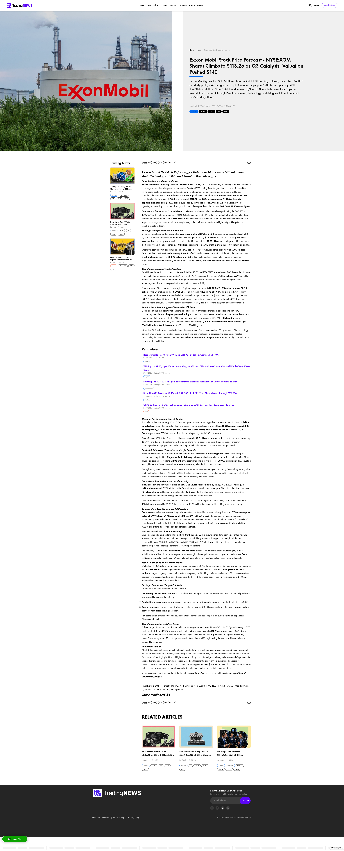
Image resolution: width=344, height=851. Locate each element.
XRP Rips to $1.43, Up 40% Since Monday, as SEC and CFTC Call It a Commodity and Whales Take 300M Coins (196, 368)
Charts (164, 5)
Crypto (147, 377)
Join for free (329, 5)
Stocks (194, 111)
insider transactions (205, 495)
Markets (173, 5)
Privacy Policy (133, 817)
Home (191, 50)
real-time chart (197, 672)
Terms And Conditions (100, 817)
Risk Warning (118, 817)
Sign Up (245, 800)
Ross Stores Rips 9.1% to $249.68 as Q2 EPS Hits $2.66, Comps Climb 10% (181, 354)
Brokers (183, 5)
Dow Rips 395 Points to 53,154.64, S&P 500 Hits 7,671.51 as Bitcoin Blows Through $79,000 (190, 393)
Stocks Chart (153, 5)
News (142, 5)
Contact (200, 5)
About (192, 5)
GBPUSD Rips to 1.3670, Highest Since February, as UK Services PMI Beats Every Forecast (188, 404)
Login (316, 5)
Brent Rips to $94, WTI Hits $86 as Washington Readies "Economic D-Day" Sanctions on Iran (190, 381)
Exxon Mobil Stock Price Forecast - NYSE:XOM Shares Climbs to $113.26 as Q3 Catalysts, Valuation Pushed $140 (217, 50)
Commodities (149, 388)
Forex (146, 411)
